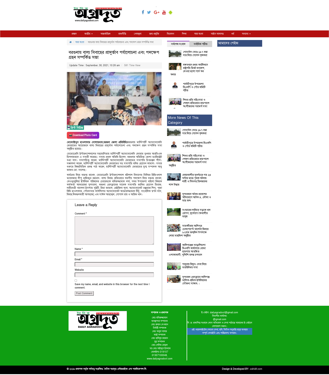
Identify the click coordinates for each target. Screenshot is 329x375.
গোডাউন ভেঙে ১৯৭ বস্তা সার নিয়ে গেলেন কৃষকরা (195, 53)
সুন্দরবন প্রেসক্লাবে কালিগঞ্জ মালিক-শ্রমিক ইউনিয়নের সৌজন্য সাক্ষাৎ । (196, 280)
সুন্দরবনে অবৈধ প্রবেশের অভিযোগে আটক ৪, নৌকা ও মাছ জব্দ (196, 197)
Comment (81, 213)
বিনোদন (170, 33)
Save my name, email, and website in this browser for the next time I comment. (112, 286)
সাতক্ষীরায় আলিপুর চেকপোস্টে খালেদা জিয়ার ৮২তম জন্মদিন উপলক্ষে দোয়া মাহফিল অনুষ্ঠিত (189, 230)
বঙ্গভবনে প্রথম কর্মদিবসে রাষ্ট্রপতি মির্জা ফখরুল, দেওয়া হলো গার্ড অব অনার (189, 69)
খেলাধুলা (137, 33)
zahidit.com (256, 368)
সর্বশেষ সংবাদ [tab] (178, 44)
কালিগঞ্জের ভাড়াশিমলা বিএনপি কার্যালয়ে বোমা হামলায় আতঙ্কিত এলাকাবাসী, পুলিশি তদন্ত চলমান (187, 249)
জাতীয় (87, 33)
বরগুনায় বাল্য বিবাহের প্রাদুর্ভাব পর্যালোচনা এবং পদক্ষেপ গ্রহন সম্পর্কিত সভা (114, 55)
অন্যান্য (245, 33)
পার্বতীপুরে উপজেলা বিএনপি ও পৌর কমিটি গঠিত (194, 87)
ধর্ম (232, 33)
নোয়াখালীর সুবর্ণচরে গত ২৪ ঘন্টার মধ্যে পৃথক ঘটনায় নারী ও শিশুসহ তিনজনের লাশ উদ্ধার (190, 179)
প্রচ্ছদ (74, 33)
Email (78, 259)
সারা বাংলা (198, 33)
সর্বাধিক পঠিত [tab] (201, 44)
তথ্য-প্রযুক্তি (154, 33)
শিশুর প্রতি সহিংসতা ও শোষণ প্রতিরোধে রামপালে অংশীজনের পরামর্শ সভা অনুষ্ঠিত (189, 104)
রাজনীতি (122, 33)
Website (79, 269)
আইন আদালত (217, 33)
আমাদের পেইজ (228, 43)
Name (79, 249)
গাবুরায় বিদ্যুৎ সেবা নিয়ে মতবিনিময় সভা (194, 265)
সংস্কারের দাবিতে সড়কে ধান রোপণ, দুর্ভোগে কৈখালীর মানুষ (196, 213)
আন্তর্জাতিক (106, 33)
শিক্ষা (184, 33)
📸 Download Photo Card (83, 135)
